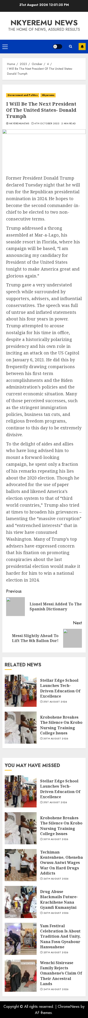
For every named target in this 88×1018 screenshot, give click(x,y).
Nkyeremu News (44, 22)
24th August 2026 (56, 989)
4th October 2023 (46, 123)
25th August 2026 (55, 952)
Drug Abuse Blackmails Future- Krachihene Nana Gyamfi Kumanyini (59, 899)
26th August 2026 (56, 878)
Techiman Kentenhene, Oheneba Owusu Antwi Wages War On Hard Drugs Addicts (61, 863)
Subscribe (82, 46)
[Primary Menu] (5, 46)
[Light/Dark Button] (57, 46)
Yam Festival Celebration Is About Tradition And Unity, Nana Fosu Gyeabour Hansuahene (60, 936)
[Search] (70, 46)
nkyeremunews (19, 123)
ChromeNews (69, 1006)
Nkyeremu (48, 95)
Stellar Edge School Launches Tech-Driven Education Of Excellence (60, 688)
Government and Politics (23, 95)
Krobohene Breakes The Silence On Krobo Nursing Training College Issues (61, 725)
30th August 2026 (55, 738)
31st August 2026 (55, 701)
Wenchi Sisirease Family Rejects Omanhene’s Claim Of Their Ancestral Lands (61, 973)
